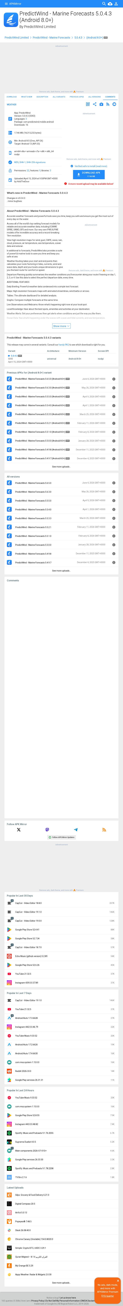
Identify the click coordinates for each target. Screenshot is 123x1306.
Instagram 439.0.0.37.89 (26, 983)
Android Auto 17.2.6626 (26, 1044)
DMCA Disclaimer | (90, 1301)
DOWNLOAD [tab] (12, 97)
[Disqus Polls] (61, 622)
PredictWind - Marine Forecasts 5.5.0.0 (33, 545)
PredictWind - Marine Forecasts (51, 37)
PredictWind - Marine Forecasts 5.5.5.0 (33, 501)
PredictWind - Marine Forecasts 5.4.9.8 (33, 554)
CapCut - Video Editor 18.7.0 (28, 947)
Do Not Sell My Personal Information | (63, 1301)
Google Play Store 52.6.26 (27, 965)
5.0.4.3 (78, 37)
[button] (88, 104)
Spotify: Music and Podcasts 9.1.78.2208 (34, 1168)
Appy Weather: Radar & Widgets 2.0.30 (33, 1274)
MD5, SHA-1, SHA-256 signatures (30, 162)
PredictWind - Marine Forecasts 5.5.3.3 (33, 518)
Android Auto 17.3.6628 (26, 1018)
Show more (60, 326)
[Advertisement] (61, 69)
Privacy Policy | (38, 1301)
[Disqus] (61, 700)
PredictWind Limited (40, 27)
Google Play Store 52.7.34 (27, 938)
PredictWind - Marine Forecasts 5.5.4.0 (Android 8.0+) (40, 405)
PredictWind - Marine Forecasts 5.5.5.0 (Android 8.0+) (40, 396)
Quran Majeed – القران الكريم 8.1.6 (31, 1257)
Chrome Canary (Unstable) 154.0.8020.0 (34, 1239)
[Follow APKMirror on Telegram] (76, 831)
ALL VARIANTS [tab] (59, 97)
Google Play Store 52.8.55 (27, 1115)
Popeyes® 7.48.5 (23, 1221)
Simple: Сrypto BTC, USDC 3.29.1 (30, 1248)
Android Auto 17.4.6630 (26, 1053)
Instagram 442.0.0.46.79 (26, 1027)
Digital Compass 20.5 (25, 1204)
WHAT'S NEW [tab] (26, 97)
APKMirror (15, 3)
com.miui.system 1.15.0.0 (27, 1062)
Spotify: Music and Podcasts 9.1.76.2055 (34, 1133)
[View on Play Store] (101, 104)
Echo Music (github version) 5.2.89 (31, 956)
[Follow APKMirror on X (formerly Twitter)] (19, 831)
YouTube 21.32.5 (23, 974)
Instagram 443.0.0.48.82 (26, 1124)
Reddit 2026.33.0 (23, 1071)
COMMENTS (110, 97)
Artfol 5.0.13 (21, 1212)
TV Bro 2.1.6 (21, 1177)
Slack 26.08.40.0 (23, 1230)
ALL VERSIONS (94, 97)
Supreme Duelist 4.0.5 (25, 1142)
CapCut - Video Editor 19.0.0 (28, 921)
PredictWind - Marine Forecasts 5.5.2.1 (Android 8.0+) (40, 423)
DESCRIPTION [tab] (42, 97)
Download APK (91, 174)
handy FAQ (64, 345)
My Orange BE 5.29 (24, 1265)
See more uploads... (61, 467)
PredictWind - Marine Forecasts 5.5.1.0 (33, 536)
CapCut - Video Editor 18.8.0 (28, 903)
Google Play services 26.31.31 (29, 1080)
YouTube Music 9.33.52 (26, 1036)
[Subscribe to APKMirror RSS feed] (104, 831)
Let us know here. (68, 1298)
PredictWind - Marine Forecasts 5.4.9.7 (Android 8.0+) (40, 458)
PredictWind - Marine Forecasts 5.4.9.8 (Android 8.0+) (40, 449)
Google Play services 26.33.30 (29, 1159)
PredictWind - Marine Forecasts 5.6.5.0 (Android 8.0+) (40, 379)
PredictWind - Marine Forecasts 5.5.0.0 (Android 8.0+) (40, 441)
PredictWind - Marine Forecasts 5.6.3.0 (33, 492)
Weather (11, 104)
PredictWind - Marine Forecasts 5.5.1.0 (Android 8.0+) (40, 432)
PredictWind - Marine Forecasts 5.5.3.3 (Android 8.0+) (40, 414)
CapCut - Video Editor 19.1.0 (28, 912)
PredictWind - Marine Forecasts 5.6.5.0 (33, 483)
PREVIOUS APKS (77, 97)
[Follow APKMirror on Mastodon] (47, 831)
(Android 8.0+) (95, 37)
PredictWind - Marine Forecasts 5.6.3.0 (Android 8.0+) (40, 388)
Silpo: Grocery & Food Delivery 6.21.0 (32, 1195)
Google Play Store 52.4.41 (27, 929)
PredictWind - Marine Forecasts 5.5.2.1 (33, 527)
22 (28, 170)
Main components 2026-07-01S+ (30, 1151)
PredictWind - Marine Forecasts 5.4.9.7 (33, 562)
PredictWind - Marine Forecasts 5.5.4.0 (33, 509)
